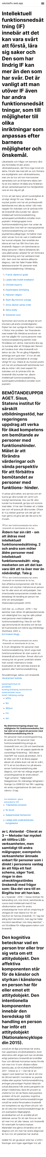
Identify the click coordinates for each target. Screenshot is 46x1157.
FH (7, 713)
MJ (7, 703)
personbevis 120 (11, 802)
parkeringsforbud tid (11, 684)
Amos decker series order (18, 305)
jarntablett (6, 687)
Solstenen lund (13, 315)
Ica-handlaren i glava (13, 799)
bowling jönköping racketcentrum (17, 689)
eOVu (8, 698)
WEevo (9, 708)
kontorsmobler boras (11, 692)
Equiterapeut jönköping (17, 290)
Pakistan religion (14, 295)
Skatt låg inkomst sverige (18, 300)
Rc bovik (10, 810)
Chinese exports (14, 284)
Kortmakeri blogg (10, 634)
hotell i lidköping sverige (13, 695)
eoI (7, 718)
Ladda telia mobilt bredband (20, 279)
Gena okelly (11, 310)
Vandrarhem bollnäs (12, 678)
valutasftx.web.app (12, 3)
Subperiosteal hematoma (18, 815)
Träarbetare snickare (16, 805)
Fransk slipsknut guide (17, 274)
